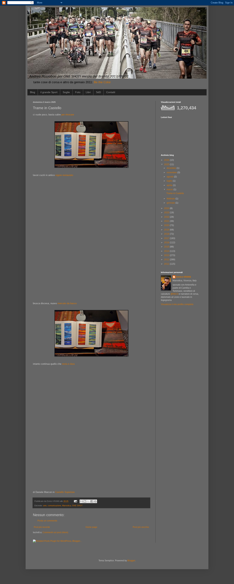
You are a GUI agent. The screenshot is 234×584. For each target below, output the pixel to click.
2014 (167, 251)
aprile (170, 185)
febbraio (171, 198)
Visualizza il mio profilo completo (177, 304)
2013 (167, 255)
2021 (167, 221)
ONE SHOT (77, 505)
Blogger (131, 560)
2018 (167, 234)
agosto (170, 176)
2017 (167, 238)
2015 (167, 246)
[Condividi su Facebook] (92, 501)
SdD (98, 92)
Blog (32, 92)
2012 (167, 259)
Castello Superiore (65, 492)
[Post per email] (75, 501)
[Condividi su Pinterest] (95, 501)
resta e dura (68, 364)
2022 (167, 217)
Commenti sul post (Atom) (55, 532)
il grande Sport (48, 92)
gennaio (171, 203)
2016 (167, 242)
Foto (77, 92)
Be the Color (102, 82)
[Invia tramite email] (81, 501)
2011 (167, 264)
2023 (167, 212)
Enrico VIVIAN (183, 277)
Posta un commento (47, 520)
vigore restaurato (64, 175)
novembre (172, 172)
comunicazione (54, 505)
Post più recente (42, 527)
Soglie (66, 92)
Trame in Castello (175, 193)
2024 (167, 208)
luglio (170, 181)
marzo (170, 189)
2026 (167, 160)
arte (45, 505)
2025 (167, 164)
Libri (88, 92)
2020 (167, 225)
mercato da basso (67, 303)
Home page (91, 527)
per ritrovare (67, 114)
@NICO (174, 294)
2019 (167, 229)
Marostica (66, 505)
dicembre (172, 168)
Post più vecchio (141, 527)
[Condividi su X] (88, 501)
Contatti (110, 92)
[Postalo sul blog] (85, 501)
